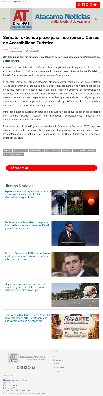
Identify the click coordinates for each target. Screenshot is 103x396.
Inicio (55, 356)
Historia (56, 364)
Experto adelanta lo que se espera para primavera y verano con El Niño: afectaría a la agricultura (27, 194)
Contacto (56, 371)
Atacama (7, 150)
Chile (76, 150)
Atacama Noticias (20, 150)
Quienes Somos (58, 360)
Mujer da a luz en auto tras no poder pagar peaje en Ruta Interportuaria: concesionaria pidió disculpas (25, 287)
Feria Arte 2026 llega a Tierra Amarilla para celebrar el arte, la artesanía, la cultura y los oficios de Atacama (27, 318)
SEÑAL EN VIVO (18, 168)
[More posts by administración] (5, 49)
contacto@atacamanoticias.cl (16, 380)
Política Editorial (59, 368)
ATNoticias (67, 150)
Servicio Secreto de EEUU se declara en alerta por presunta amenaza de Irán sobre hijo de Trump (27, 256)
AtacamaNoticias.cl (53, 150)
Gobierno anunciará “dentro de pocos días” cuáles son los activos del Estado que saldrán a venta (27, 225)
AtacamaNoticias (36, 150)
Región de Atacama (87, 150)
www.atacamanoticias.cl (13, 154)
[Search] (96, 19)
